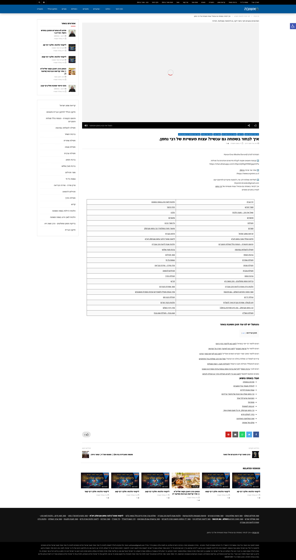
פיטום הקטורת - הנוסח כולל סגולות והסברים (61, 120)
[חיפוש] (39, 2)
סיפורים (86, 9)
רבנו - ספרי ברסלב (142, 2)
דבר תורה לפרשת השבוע (242, 16)
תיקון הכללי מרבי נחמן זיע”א (242, 239)
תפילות (73, 9)
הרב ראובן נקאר (59, 77)
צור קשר (185, 2)
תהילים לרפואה (169, 270)
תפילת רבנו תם (169, 297)
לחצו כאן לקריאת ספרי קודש (210, 353)
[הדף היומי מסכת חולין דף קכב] (72, 88)
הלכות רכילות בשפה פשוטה (64, 210)
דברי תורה (240, 134)
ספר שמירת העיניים (167, 286)
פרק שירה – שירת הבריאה (165, 265)
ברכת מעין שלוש (168, 249)
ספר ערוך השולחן (55, 519)
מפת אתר (195, 2)
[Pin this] (228, 434)
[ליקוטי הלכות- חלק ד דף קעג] (125, 480)
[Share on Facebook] (256, 434)
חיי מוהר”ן (116, 519)
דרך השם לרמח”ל (129, 519)
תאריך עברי (255, 2)
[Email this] (235, 434)
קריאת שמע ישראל (246, 233)
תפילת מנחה (248, 265)
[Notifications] (44, 2)
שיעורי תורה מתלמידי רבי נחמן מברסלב (189, 134)
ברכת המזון (249, 276)
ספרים (64, 9)
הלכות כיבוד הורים (167, 302)
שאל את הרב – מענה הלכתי (242, 212)
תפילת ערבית (248, 270)
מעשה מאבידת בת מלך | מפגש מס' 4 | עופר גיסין (112, 454)
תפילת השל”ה (247, 313)
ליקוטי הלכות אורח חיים (89, 519)
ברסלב (242, 170)
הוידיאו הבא (86, 448)
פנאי (177, 2)
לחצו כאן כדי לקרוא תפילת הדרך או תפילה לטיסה (221, 374)
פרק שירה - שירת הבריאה (65, 185)
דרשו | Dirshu (59, 36)
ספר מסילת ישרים (252, 519)
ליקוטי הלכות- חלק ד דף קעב (157, 491)
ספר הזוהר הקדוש (227, 519)
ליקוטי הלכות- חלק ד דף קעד (97, 491)
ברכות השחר (233, 2)
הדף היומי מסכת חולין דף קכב (53, 85)
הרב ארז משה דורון (251, 143)
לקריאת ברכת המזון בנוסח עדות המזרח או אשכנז (221, 369)
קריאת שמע (221, 2)
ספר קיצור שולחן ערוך (233, 515)
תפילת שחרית (247, 260)
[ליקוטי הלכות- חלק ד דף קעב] (155, 480)
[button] (293, 26)
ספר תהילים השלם (251, 515)
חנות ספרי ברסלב (167, 2)
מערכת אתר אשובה (58, 48)
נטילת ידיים (248, 297)
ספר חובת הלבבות (71, 519)
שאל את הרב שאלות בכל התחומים (212, 358)
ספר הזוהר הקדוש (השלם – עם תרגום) (238, 292)
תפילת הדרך (170, 276)
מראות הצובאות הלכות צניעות (194, 515)
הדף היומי (155, 2)
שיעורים (96, 9)
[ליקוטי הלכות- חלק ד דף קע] (246, 480)
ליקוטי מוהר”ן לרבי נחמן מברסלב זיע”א (160, 239)
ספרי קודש (249, 207)
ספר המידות (105, 519)
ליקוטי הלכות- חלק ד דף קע (248, 491)
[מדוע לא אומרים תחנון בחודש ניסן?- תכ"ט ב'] (72, 33)
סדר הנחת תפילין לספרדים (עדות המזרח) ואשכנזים (155, 292)
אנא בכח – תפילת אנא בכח (164, 313)
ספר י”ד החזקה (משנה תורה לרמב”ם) (176, 519)
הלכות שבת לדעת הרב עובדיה (163, 244)
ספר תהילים (170, 254)
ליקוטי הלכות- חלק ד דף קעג (127, 491)
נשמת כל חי (244, 2)
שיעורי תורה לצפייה (207, 134)
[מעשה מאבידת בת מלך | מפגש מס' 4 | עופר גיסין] (85, 454)
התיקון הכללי (52, 9)
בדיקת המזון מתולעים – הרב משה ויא (238, 281)
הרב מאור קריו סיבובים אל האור (236, 454)
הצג (243, 333)
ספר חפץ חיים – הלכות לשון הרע (53, 515)
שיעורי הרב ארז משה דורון (229, 134)
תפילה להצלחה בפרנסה (244, 249)
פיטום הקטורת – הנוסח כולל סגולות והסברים (236, 244)
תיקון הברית (170, 233)
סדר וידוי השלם (169, 307)
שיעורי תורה (217, 134)
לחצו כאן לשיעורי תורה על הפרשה (221, 348)
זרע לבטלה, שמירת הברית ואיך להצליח (238, 302)
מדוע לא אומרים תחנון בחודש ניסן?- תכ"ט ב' (53, 31)
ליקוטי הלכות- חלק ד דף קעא (217, 491)
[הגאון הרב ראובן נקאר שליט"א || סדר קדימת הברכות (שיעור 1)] (186, 480)
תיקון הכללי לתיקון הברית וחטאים (61, 112)
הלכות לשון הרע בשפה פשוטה (163, 202)
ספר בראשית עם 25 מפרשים (148, 519)
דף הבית (256, 16)
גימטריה (211, 2)
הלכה (107, 9)
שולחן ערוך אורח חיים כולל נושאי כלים (141, 515)
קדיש (173, 281)
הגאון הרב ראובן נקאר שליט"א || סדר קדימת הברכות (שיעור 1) (186, 492)
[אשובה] (251, 9)
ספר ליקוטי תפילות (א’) (201, 519)
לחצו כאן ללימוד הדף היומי (226, 343)
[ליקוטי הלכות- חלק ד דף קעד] (95, 480)
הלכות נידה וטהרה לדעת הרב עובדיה (239, 286)
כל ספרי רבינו (170, 223)
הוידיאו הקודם (254, 448)
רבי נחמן (218, 186)
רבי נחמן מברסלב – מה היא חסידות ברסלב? (236, 307)
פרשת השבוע (241, 348)
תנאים (203, 2)
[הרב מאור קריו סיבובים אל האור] (255, 454)
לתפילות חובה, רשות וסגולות (218, 364)
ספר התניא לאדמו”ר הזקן (78, 515)
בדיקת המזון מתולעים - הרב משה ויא (60, 223)
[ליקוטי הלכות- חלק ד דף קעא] (216, 480)
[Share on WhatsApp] (242, 434)
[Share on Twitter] (249, 434)
